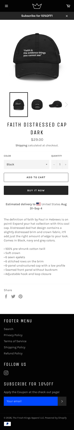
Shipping (21, 145)
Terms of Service (15, 341)
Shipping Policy (14, 347)
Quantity (56, 156)
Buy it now (36, 190)
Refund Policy (13, 353)
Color (7, 156)
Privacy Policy (13, 335)
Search (8, 329)
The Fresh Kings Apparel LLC (28, 417)
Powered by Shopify (56, 417)
